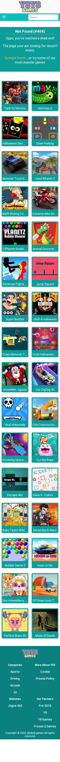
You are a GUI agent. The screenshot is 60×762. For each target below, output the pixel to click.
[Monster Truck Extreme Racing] (15, 173)
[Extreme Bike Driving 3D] (45, 208)
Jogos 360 (15, 705)
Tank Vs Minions (15, 108)
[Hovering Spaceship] (15, 454)
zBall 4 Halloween (45, 319)
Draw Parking (45, 143)
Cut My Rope (45, 460)
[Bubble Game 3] (15, 560)
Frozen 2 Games (45, 726)
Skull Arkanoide (15, 424)
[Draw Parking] (45, 138)
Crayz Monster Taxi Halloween (22, 354)
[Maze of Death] (45, 630)
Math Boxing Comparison (19, 213)
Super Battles (15, 319)
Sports (15, 671)
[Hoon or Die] (45, 560)
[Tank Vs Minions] (15, 103)
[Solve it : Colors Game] (45, 489)
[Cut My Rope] (45, 454)
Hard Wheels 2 (45, 178)
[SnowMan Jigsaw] (15, 384)
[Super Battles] (15, 314)
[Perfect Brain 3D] (15, 630)
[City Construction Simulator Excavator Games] (45, 419)
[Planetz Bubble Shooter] (15, 243)
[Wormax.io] (45, 103)
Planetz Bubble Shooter (19, 249)
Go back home (15, 58)
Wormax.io (45, 108)
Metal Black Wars (45, 530)
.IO (15, 692)
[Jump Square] (45, 278)
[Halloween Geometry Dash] (15, 138)
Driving (15, 678)
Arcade (15, 685)
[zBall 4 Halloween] (45, 314)
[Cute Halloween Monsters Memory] (45, 349)
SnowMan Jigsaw (15, 389)
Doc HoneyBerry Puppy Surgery (23, 600)
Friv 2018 (45, 705)
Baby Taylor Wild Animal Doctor (23, 530)
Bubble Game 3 (15, 565)
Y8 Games (45, 719)
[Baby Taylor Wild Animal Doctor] (15, 525)
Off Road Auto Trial (45, 600)
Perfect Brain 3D (15, 635)
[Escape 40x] (15, 489)
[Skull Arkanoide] (15, 419)
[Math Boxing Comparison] (15, 208)
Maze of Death (45, 635)
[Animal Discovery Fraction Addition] (45, 243)
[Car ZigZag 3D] (45, 384)
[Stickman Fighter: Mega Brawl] (15, 278)
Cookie (45, 671)
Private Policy (45, 678)
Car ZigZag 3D (45, 389)
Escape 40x (15, 495)
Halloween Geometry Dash (20, 143)
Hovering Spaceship (15, 460)
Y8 (45, 712)
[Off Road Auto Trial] (45, 595)
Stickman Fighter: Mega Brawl (22, 284)
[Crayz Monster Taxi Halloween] (15, 349)
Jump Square (45, 284)
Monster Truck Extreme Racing (23, 178)
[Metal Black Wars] (45, 525)
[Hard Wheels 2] (45, 173)
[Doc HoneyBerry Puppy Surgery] (15, 595)
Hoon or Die (45, 565)
